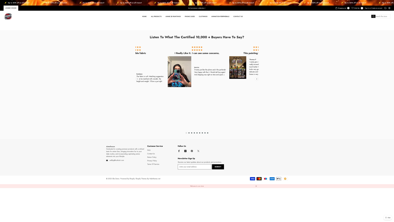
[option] (197, 67)
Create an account (376, 8)
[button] (137, 79)
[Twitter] (198, 151)
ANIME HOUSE (10, 8)
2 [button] (189, 133)
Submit (218, 167)
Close (256, 186)
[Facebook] (178, 151)
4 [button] (194, 133)
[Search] (380, 16)
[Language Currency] (389, 8)
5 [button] (197, 133)
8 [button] (205, 133)
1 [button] (186, 133)
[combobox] (380, 16)
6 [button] (199, 133)
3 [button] (191, 133)
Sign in (367, 8)
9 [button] (207, 133)
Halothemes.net (154, 178)
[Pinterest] (191, 151)
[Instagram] (185, 151)
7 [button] (202, 133)
